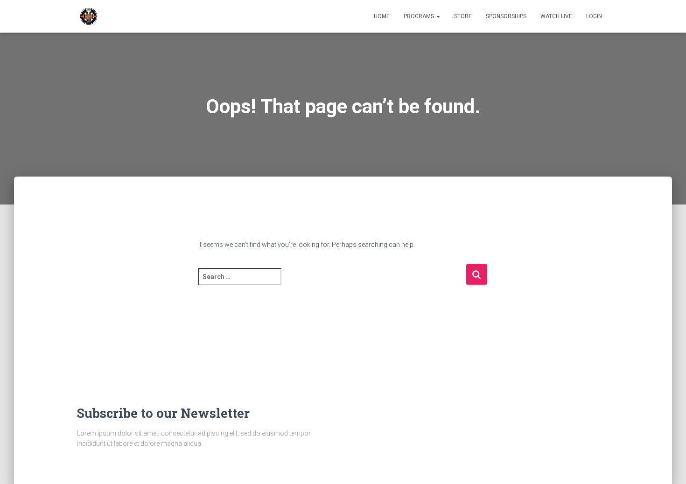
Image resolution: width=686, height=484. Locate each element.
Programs (419, 16)
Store (463, 16)
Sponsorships (506, 16)
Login (594, 16)
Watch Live (556, 16)
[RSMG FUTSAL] (88, 16)
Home (382, 16)
